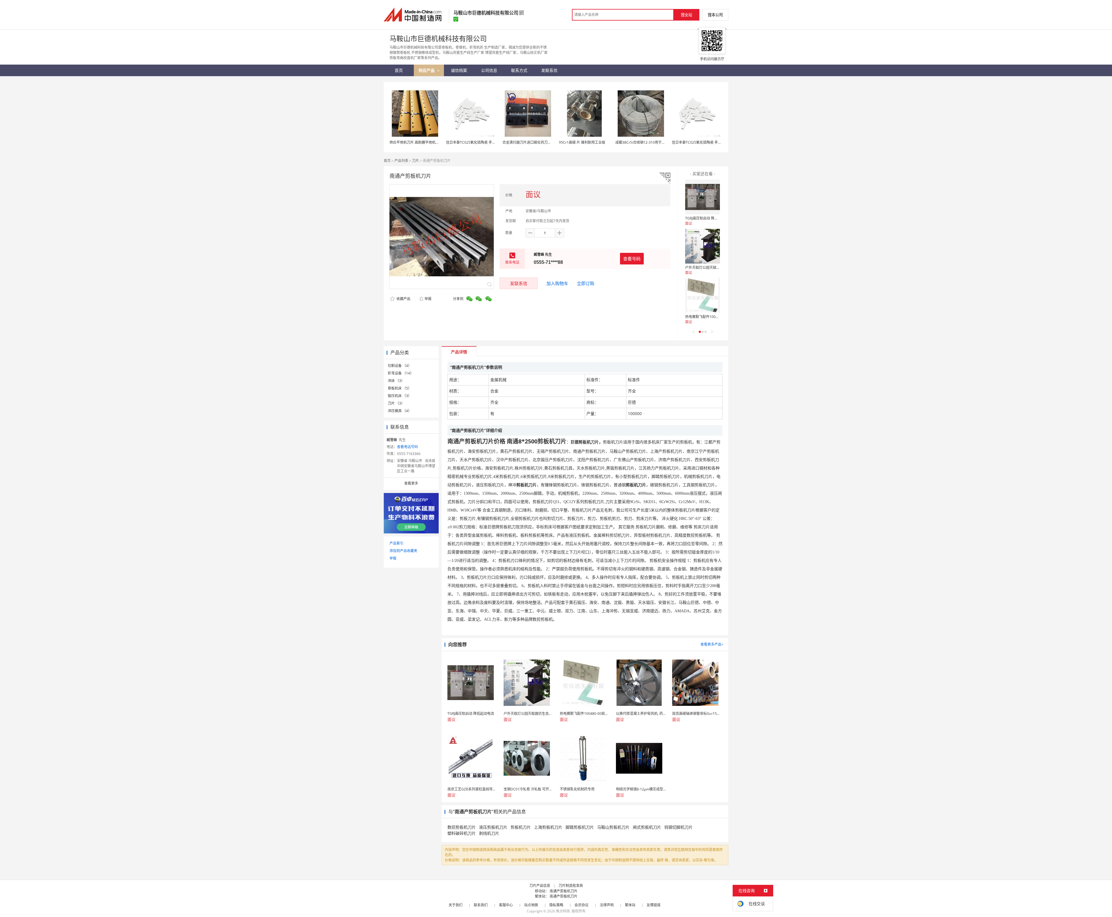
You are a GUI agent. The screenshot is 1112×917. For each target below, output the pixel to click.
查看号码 (632, 259)
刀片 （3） (396, 403)
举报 (428, 298)
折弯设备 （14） (401, 373)
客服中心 (506, 905)
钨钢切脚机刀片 (678, 827)
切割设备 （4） (399, 365)
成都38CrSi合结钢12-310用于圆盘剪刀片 (647, 142)
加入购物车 (557, 283)
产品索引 (396, 543)
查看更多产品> (712, 644)
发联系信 (518, 283)
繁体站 (630, 905)
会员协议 (581, 905)
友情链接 (654, 905)
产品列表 (401, 160)
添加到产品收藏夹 (403, 550)
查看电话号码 (407, 446)
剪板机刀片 (521, 827)
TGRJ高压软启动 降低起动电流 (708, 218)
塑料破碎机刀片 (461, 833)
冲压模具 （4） (399, 410)
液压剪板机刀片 (493, 827)
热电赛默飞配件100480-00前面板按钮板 (716, 316)
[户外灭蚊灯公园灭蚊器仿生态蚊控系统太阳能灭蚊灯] (702, 246)
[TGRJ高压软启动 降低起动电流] (702, 197)
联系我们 (481, 905)
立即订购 (585, 283)
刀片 (415, 160)
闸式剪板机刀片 (647, 827)
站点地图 (531, 905)
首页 (387, 160)
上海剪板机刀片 (548, 827)
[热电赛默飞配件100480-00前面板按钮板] (702, 295)
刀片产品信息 (539, 885)
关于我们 (455, 905)
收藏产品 (403, 298)
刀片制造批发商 (571, 885)
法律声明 (607, 905)
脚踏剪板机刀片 (580, 827)
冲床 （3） (396, 380)
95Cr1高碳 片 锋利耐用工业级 (582, 142)
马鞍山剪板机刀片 (613, 827)
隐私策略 (556, 905)
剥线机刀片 (489, 833)
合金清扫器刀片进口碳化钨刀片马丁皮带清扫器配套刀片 (545, 142)
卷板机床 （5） (399, 388)
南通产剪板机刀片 (563, 891)
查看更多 (411, 483)
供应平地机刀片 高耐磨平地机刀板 (415, 142)
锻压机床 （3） (399, 395)
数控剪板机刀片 (461, 827)
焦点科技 (563, 911)
